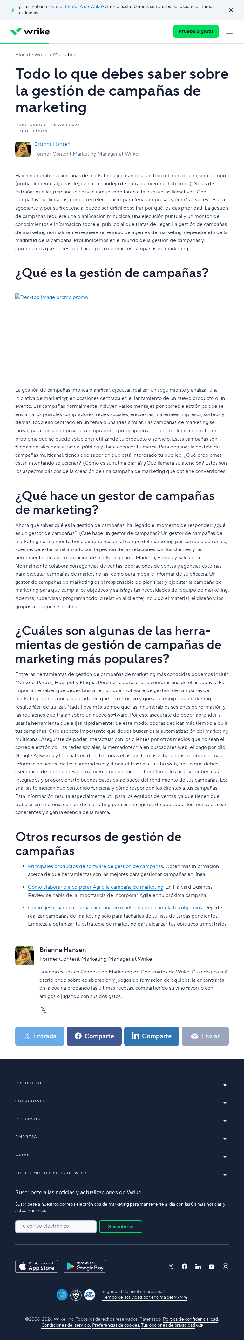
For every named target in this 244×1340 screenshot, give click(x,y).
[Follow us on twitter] (170, 1266)
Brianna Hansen (52, 144)
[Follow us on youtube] (212, 1266)
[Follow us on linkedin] (198, 1266)
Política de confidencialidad (190, 1319)
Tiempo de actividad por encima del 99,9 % (144, 1297)
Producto (28, 1083)
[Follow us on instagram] (225, 1266)
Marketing (65, 54)
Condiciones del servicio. (66, 1325)
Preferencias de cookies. (116, 1325)
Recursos (27, 1119)
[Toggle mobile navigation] (229, 31)
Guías (22, 1155)
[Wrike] (30, 31)
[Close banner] (231, 10)
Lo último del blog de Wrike (53, 1173)
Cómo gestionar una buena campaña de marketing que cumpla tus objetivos (115, 908)
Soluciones (30, 1101)
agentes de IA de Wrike (78, 7)
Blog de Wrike (31, 54)
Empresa (26, 1137)
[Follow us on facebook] (184, 1266)
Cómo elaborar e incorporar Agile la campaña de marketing (95, 887)
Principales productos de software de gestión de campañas (95, 866)
